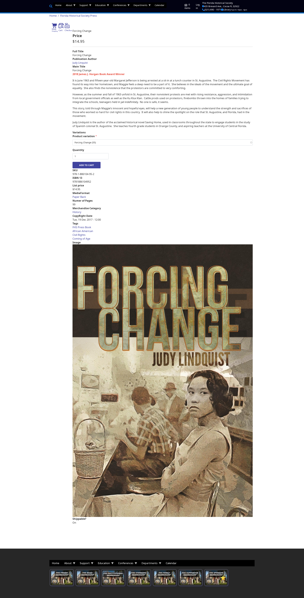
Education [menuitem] (99, 6)
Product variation (84, 136)
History (77, 212)
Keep (55, 30)
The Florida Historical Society (217, 2)
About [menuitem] (68, 6)
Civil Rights (79, 235)
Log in (198, 6)
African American (83, 231)
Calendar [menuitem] (159, 5)
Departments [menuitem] (139, 6)
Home (53, 15)
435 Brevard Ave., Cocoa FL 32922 (221, 6)
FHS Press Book (82, 227)
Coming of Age (81, 238)
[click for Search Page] (50, 6)
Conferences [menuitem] (118, 6)
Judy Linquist (80, 62)
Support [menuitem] (82, 6)
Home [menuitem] (58, 5)
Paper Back (79, 197)
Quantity (78, 150)
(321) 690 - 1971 (212, 9)
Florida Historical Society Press (78, 15)
